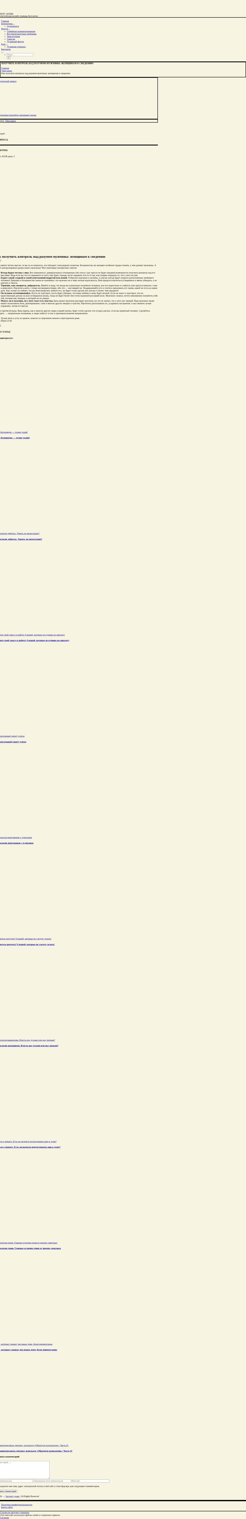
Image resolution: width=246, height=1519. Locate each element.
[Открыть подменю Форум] (9, 29)
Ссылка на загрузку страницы (14, 1512)
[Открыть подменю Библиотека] (14, 24)
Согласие (4, 1517)
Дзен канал (10, 121)
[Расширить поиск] (2, 52)
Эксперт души (12, 1496)
